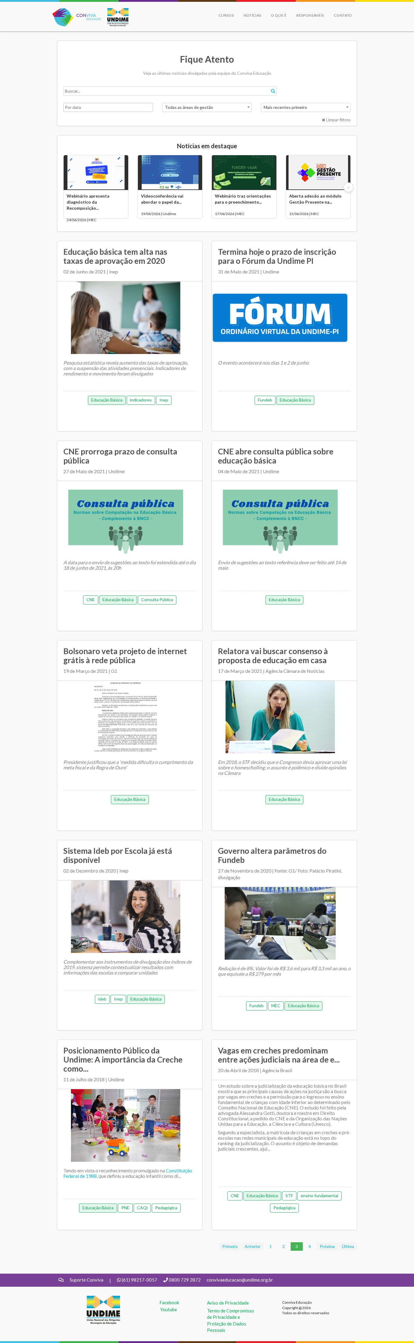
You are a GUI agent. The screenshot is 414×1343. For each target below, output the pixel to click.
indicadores (141, 399)
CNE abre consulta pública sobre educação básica (275, 456)
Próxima (327, 1246)
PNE (125, 1207)
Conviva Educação (74, 11)
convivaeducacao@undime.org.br (240, 1279)
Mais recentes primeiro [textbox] (285, 107)
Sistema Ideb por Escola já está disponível (117, 855)
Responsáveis (310, 15)
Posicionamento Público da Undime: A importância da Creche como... (122, 1059)
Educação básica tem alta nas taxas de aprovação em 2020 (115, 256)
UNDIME (96, 1299)
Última (348, 1246)
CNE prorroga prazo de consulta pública (120, 456)
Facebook (169, 1302)
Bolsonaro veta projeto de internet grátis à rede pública (125, 655)
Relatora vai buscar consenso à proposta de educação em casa (273, 655)
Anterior (253, 1246)
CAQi (142, 1207)
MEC (275, 1005)
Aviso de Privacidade (228, 1302)
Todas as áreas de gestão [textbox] (189, 107)
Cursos (226, 15)
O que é (279, 15)
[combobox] (207, 107)
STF (289, 1195)
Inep (163, 399)
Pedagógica (166, 1207)
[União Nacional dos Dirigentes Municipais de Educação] (115, 17)
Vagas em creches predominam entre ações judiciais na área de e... (279, 1055)
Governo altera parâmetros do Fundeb (272, 855)
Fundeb (265, 399)
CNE (90, 599)
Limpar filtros (338, 119)
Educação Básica (106, 399)
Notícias (253, 15)
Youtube (168, 1309)
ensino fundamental (319, 1195)
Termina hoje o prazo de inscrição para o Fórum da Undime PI (277, 256)
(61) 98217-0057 (139, 1279)
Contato (343, 15)
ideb (102, 998)
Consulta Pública (157, 599)
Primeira (230, 1246)
